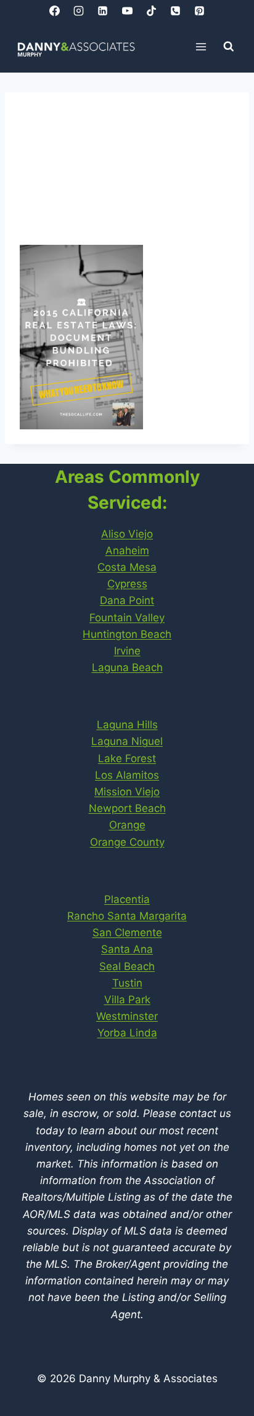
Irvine (127, 651)
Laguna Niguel (127, 741)
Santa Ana (127, 949)
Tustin (127, 983)
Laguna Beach (127, 667)
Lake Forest (127, 758)
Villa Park (127, 999)
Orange (127, 825)
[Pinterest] (199, 10)
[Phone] (175, 10)
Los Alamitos (127, 775)
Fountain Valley (127, 617)
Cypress (127, 584)
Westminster (127, 1016)
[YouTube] (127, 10)
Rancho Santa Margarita (127, 916)
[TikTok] (151, 10)
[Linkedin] (102, 10)
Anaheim (127, 550)
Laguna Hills (127, 724)
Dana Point (127, 600)
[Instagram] (78, 10)
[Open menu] (201, 46)
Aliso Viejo (127, 534)
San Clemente (127, 932)
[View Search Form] (228, 46)
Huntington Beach (127, 634)
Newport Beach (127, 808)
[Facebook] (54, 10)
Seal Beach (127, 966)
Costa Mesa (127, 567)
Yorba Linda (127, 1033)
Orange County (127, 842)
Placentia (127, 899)
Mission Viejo (127, 792)
